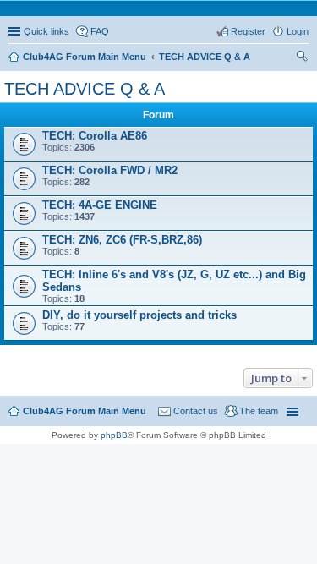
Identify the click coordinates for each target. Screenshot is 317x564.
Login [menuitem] (298, 31)
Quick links (46, 31)
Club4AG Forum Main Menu (84, 411)
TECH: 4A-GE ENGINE (99, 205)
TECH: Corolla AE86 (94, 135)
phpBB (114, 435)
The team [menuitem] (258, 411)
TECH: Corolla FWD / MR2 (110, 170)
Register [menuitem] (248, 31)
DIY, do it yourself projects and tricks (139, 315)
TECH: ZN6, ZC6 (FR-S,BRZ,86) (122, 239)
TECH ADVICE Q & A (84, 88)
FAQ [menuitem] (99, 31)
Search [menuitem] (302, 58)
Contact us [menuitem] (195, 411)
